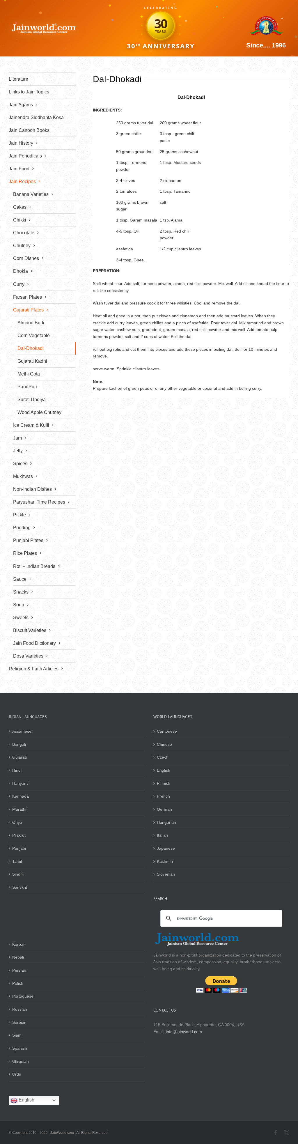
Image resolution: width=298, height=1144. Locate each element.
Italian (162, 835)
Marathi (19, 809)
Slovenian (166, 874)
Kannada (20, 796)
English (163, 770)
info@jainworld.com (184, 1031)
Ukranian (20, 1061)
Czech (162, 757)
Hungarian (166, 822)
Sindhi (18, 874)
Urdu (16, 1074)
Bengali (19, 744)
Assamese (21, 731)
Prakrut (19, 835)
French (163, 796)
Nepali (18, 957)
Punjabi (19, 848)
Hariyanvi (20, 783)
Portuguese (22, 996)
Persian (19, 970)
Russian (19, 1009)
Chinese (164, 744)
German (164, 809)
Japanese (166, 848)
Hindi (17, 770)
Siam (17, 1035)
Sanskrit (19, 887)
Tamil (17, 861)
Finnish (163, 783)
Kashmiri (165, 861)
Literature (18, 79)
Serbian (19, 1022)
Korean (19, 944)
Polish (17, 983)
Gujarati (19, 757)
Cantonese (167, 731)
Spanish (19, 1048)
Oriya (17, 822)
